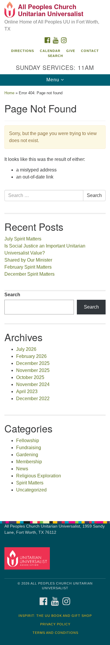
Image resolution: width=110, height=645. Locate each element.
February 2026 (31, 356)
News (22, 468)
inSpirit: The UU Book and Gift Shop (55, 615)
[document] (55, 300)
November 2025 (33, 370)
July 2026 (26, 349)
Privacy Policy (55, 624)
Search (55, 56)
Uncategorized (31, 489)
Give (70, 51)
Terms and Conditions (55, 632)
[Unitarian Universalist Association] (28, 558)
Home (9, 93)
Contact (90, 51)
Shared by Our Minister (28, 259)
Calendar (50, 51)
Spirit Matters (29, 482)
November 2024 (33, 384)
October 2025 (30, 377)
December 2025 (33, 363)
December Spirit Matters (29, 274)
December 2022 (33, 398)
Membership (29, 461)
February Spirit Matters (28, 267)
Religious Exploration (38, 475)
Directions (22, 51)
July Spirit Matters (22, 238)
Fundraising (28, 447)
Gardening (27, 454)
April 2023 (27, 391)
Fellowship (27, 440)
